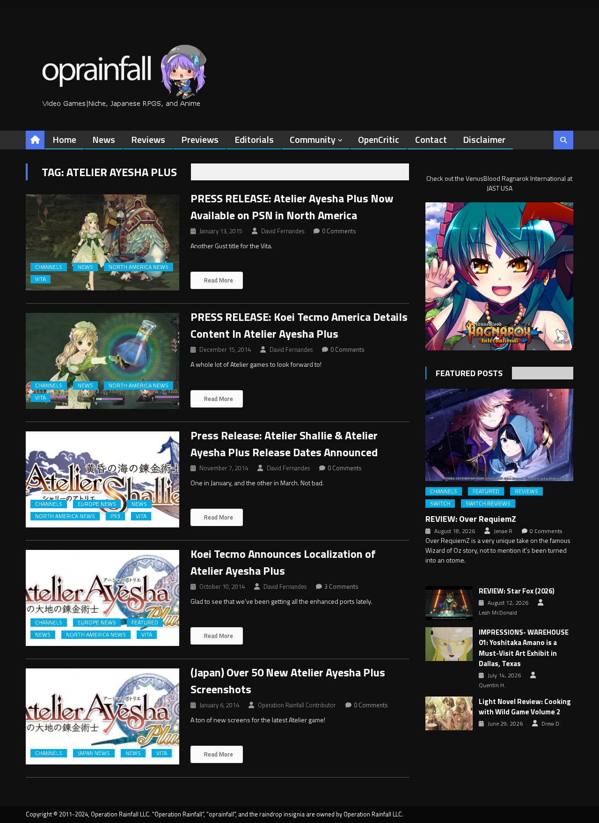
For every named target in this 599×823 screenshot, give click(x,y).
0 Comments (339, 231)
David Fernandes (282, 231)
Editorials (254, 139)
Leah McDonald (498, 612)
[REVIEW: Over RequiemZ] (499, 435)
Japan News (94, 753)
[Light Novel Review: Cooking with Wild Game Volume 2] (449, 713)
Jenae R (503, 531)
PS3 (115, 516)
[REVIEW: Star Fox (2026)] (449, 603)
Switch (440, 503)
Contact (431, 139)
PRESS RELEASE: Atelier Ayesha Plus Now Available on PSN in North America (292, 206)
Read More (218, 280)
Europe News (97, 504)
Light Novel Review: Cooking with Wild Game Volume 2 (525, 707)
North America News (138, 267)
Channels (48, 267)
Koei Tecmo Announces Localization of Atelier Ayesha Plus (283, 562)
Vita (40, 279)
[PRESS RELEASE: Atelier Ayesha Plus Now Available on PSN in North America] (102, 242)
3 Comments (341, 586)
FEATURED (144, 622)
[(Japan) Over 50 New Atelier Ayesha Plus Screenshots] (102, 716)
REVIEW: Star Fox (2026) (517, 591)
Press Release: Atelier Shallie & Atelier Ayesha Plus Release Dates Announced (284, 443)
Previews (200, 139)
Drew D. (551, 723)
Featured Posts (469, 373)
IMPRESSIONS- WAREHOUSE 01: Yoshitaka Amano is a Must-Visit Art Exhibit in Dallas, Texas (524, 648)
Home (64, 139)
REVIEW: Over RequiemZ (470, 518)
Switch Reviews (488, 503)
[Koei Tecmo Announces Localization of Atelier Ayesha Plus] (102, 598)
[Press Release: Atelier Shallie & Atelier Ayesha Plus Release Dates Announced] (102, 479)
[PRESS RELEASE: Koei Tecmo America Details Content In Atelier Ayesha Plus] (102, 361)
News (103, 139)
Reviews (148, 139)
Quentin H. (492, 685)
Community (313, 139)
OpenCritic (378, 139)
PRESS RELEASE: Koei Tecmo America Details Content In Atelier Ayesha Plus (299, 325)
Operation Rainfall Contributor (297, 705)
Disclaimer (484, 139)
